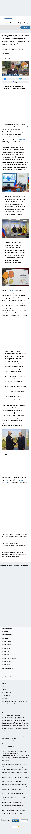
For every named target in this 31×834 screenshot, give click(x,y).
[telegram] (18, 495)
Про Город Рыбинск (6, 651)
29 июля (11, 290)
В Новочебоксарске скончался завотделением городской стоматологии (14, 545)
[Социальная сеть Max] (15, 82)
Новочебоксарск (8, 49)
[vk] (13, 495)
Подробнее (10, 791)
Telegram (4, 683)
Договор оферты (6, 695)
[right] (29, 23)
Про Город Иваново (6, 641)
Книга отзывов (5, 23)
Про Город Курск (6, 648)
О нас (3, 686)
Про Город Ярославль (7, 634)
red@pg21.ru (8, 749)
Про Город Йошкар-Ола (7, 644)
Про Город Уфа (5, 654)
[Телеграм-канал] (23, 79)
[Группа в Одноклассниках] (5, 677)
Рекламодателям (6, 706)
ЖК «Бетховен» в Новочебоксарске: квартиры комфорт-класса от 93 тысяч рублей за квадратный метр (14, 555)
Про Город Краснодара (7, 668)
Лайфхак (20, 23)
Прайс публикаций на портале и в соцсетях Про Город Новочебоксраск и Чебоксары (14, 702)
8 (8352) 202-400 (10, 746)
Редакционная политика (7, 692)
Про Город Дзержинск (7, 661)
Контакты (4, 689)
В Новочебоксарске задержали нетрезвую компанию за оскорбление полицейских (14, 536)
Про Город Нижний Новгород (9, 658)
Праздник (6, 53)
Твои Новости (5, 631)
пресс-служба (23, 139)
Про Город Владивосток (7, 664)
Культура (26, 23)
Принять (25, 27)
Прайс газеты (5, 698)
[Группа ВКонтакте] (8, 79)
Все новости (13, 23)
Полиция (19, 49)
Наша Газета (5, 638)
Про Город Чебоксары (7, 628)
